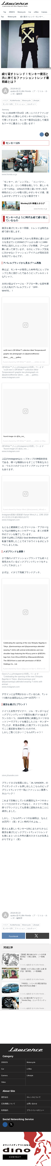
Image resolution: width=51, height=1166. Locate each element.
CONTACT (15, 1157)
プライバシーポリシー (35, 1110)
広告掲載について (8, 1104)
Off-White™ (21, 362)
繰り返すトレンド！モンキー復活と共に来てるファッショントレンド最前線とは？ (25, 77)
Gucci (19, 669)
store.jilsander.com (10, 775)
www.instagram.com (11, 377)
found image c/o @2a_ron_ (14, 436)
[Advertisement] (20, 860)
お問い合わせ (32, 1104)
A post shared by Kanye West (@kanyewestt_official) (23, 509)
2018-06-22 (15, 88)
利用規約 (4, 1110)
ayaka (13, 91)
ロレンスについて (34, 1097)
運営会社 (4, 1097)
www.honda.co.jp (9, 174)
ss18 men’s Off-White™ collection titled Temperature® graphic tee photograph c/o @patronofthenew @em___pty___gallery (24, 353)
